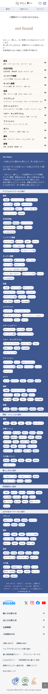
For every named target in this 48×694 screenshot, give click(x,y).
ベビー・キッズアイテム (11, 344)
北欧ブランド (8, 520)
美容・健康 (7, 399)
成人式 (7, 446)
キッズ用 (28, 481)
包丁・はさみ (31, 260)
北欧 (17, 520)
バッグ (17, 362)
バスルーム (17, 497)
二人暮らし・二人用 (25, 476)
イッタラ (7, 525)
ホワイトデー (8, 451)
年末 (16, 442)
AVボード (19, 209)
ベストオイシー (18, 586)
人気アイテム (24, 9)
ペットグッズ (29, 367)
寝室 (6, 492)
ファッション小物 (9, 367)
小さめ (36, 553)
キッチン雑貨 (8, 260)
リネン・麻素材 (9, 539)
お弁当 (17, 301)
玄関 (39, 492)
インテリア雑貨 (9, 241)
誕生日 (7, 460)
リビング (22, 492)
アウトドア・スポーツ (18, 390)
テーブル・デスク (31, 200)
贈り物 (31, 381)
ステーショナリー (9, 329)
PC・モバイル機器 (10, 334)
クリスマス (7, 442)
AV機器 (41, 409)
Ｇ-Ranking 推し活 (24, 591)
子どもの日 (17, 433)
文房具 (29, 329)
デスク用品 (21, 329)
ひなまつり (22, 446)
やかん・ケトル (19, 265)
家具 (6, 200)
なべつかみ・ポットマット (12, 315)
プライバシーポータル (31, 654)
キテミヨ (7, 586)
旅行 (23, 399)
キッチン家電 (24, 409)
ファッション (8, 362)
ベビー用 (20, 481)
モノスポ (28, 586)
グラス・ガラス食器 (10, 297)
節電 (27, 571)
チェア (17, 204)
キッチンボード (27, 204)
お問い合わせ (8, 643)
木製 (14, 534)
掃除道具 (16, 223)
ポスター (36, 241)
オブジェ (29, 246)
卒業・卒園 (27, 451)
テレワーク (35, 571)
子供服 (17, 348)
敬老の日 (14, 437)
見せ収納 (27, 567)
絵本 (36, 344)
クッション (7, 246)
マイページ (40, 9)
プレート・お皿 (16, 288)
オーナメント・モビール (11, 250)
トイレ (33, 497)
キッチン (14, 492)
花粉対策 (14, 576)
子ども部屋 (7, 497)
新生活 (36, 451)
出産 (21, 460)
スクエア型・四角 (23, 557)
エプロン (40, 274)
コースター (22, 297)
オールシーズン (38, 423)
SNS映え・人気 (17, 567)
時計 (28, 241)
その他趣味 (39, 399)
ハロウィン (23, 437)
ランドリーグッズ (27, 223)
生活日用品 (7, 223)
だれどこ (20, 583)
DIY (17, 395)
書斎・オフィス (35, 501)
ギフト (7, 381)
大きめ (29, 553)
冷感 (22, 543)
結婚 (14, 460)
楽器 (16, 399)
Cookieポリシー (9, 660)
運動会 (36, 460)
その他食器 (25, 301)
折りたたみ (34, 557)
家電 (6, 409)
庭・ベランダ (8, 501)
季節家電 (33, 409)
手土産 (38, 381)
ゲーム (31, 399)
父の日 (33, 433)
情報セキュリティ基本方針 (13, 665)
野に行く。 (37, 586)
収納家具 (21, 213)
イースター (7, 433)
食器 (6, 288)
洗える (34, 539)
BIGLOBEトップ (9, 671)
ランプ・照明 (8, 204)
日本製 (25, 520)
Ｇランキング (10, 583)
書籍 (25, 395)
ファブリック (8, 311)
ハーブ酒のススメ (36, 589)
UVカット (7, 543)
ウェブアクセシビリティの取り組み (17, 649)
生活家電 (14, 409)
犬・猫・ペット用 (9, 481)
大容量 (14, 553)
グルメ (32, 395)
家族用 (36, 476)
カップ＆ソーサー (9, 292)
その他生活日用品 (9, 232)
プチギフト (15, 381)
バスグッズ (28, 227)
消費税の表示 (21, 643)
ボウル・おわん (28, 288)
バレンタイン (32, 446)
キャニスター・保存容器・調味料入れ (15, 269)
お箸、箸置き (8, 301)
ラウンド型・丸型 (9, 557)
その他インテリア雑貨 (28, 250)
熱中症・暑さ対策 (9, 571)
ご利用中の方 (9, 634)
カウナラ (7, 589)
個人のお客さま (10, 613)
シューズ (38, 367)
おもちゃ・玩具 (26, 344)
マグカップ (21, 292)
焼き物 (22, 525)
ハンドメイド (32, 390)
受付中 (8, 9)
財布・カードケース (28, 362)
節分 (14, 446)
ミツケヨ (15, 589)
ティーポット (31, 292)
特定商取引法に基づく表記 (29, 660)
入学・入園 (18, 451)
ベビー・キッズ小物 (10, 353)
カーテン (25, 320)
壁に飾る (17, 501)
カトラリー (31, 297)
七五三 (31, 437)
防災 (20, 571)
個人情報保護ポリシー (11, 654)
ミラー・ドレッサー (10, 213)
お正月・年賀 (25, 442)
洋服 (20, 367)
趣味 (6, 390)
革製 (15, 543)
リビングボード (9, 209)
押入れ (25, 501)
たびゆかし (24, 589)
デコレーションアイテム (25, 334)
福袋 (34, 442)
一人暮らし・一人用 (10, 476)
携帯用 (7, 553)
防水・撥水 (31, 543)
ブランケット (8, 320)
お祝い (23, 381)
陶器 (22, 534)
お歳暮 (39, 437)
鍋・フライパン (19, 260)
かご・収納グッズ (19, 246)
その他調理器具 (9, 278)
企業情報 (7, 627)
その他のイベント (9, 465)
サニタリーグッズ (9, 227)
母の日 (25, 433)
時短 (6, 576)
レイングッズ (8, 371)
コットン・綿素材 (32, 534)
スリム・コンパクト (22, 539)
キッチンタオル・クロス (22, 311)
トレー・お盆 (8, 265)
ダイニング (31, 492)
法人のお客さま (10, 620)
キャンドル (19, 241)
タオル (20, 227)
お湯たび (37, 583)
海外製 (15, 525)
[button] (24, 62)
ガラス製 (7, 534)
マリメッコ (33, 520)
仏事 (29, 460)
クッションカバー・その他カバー (33, 315)
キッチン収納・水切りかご (12, 274)
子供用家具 (25, 348)
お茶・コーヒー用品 (29, 274)
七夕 (40, 433)
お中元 (7, 437)
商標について (32, 665)
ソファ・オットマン (18, 200)
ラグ (17, 320)
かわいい (7, 567)
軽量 (21, 553)
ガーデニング (8, 395)
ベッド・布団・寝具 (31, 209)
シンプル (35, 567)
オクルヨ (28, 583)
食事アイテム (8, 348)
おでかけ (7, 506)
